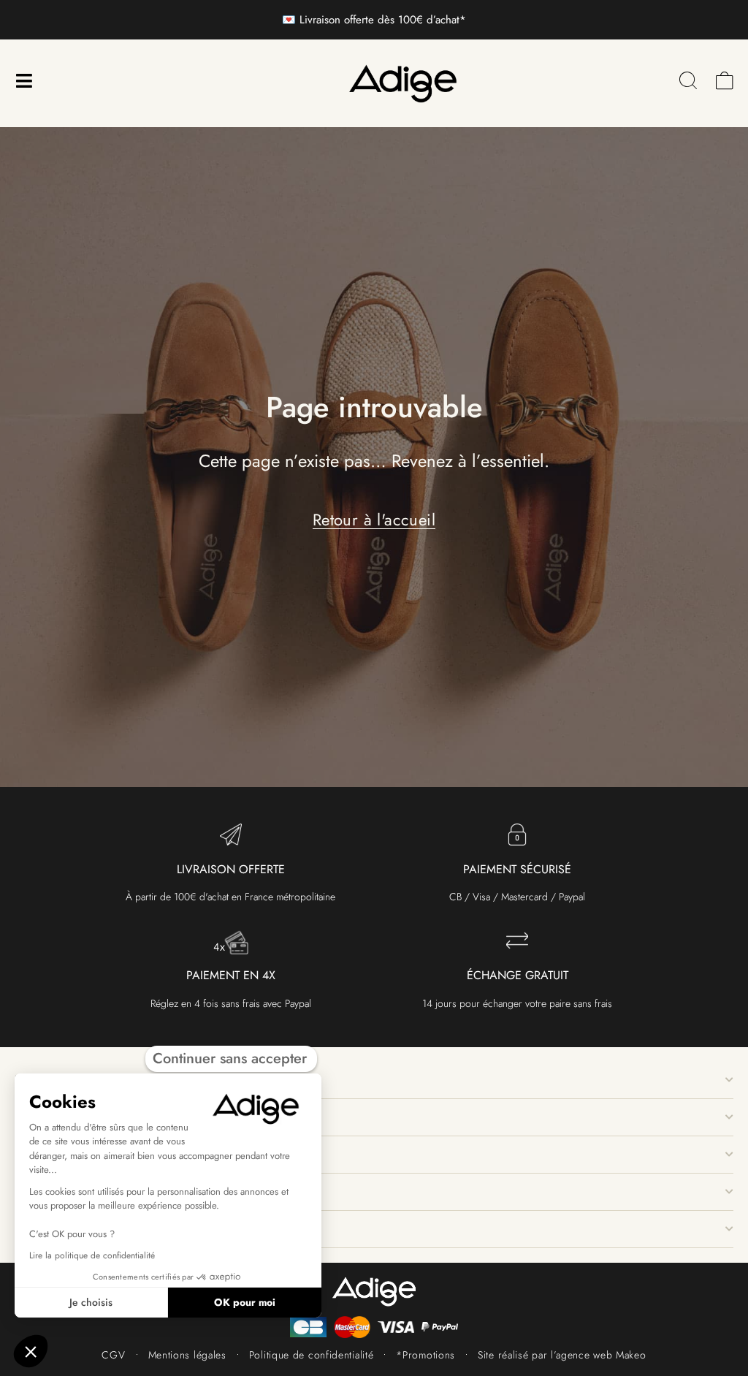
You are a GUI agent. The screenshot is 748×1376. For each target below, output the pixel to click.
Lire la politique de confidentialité (92, 1255)
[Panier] (724, 81)
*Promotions (425, 1355)
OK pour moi (244, 1302)
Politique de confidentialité (311, 1355)
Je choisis (90, 1302)
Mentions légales (187, 1355)
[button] (30, 1351)
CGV (113, 1355)
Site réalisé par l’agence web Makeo (562, 1355)
